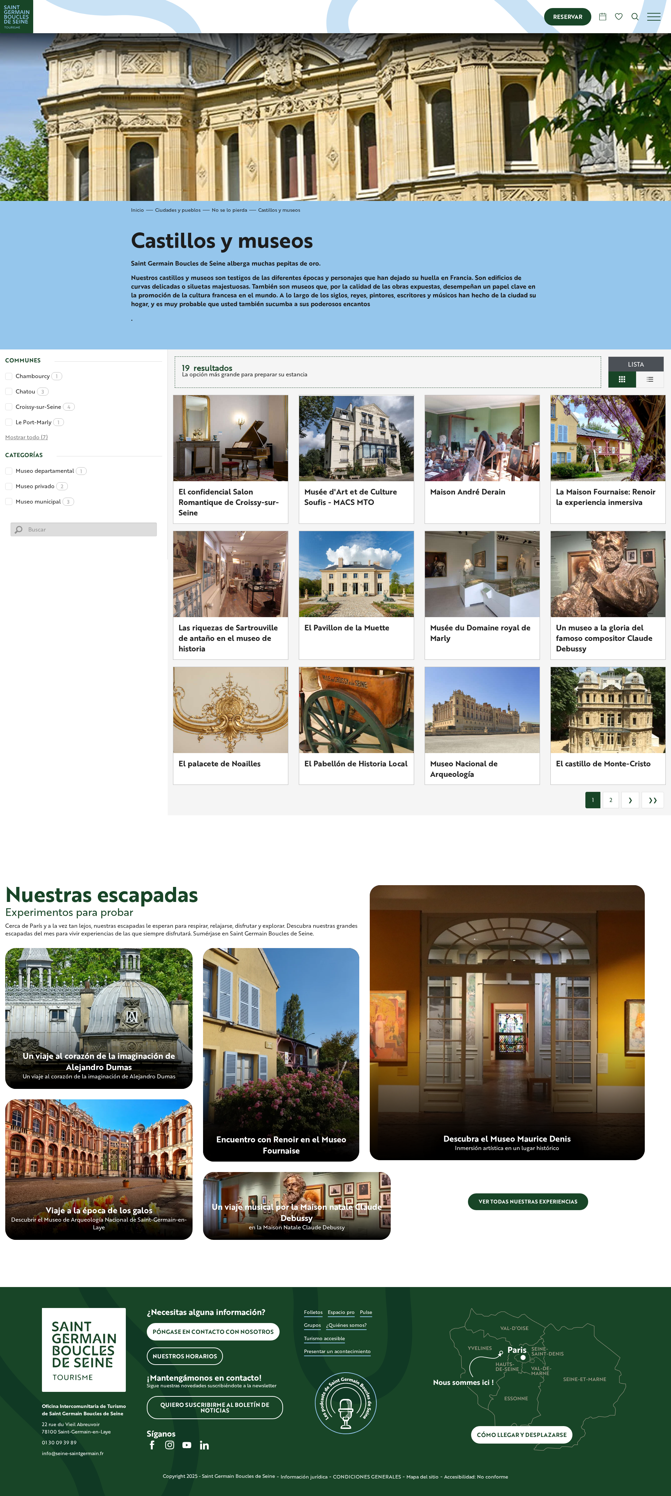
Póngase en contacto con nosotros (213, 1332)
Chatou (30, 391)
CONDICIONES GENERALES (367, 1476)
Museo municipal (43, 501)
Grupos (312, 1325)
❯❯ (652, 800)
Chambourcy (37, 376)
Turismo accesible (324, 1338)
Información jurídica (304, 1476)
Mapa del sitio (422, 1476)
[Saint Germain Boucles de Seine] (16, 16)
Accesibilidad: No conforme (476, 1476)
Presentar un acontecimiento (337, 1351)
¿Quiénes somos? (346, 1325)
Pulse (366, 1312)
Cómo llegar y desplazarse (522, 1435)
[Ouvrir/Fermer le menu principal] (659, 17)
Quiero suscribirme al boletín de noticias (214, 1407)
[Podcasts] (346, 1403)
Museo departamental (49, 471)
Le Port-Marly (37, 422)
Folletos (313, 1312)
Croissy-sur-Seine (43, 407)
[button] (635, 16)
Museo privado (39, 486)
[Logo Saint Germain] (84, 1350)
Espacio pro (341, 1312)
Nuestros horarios (185, 1356)
